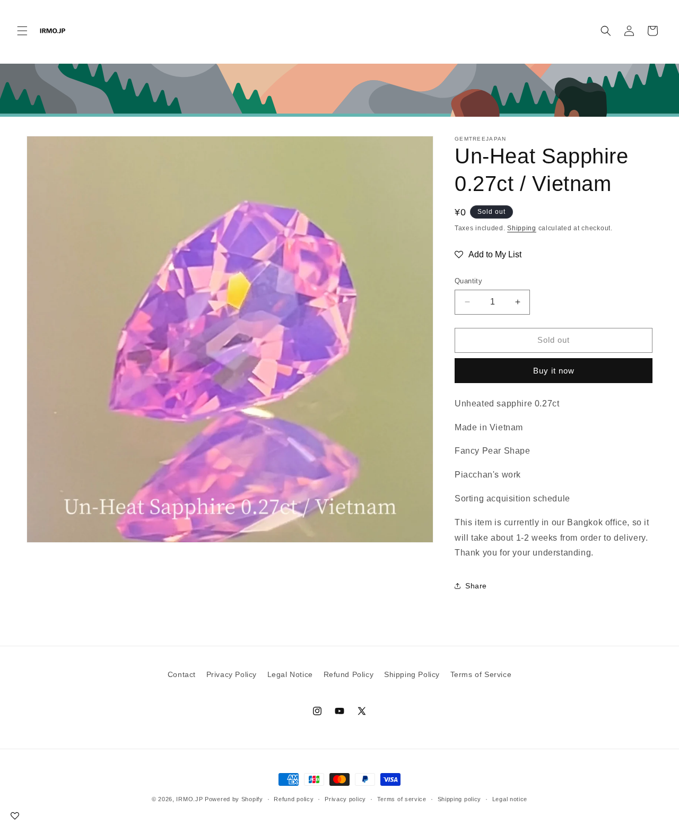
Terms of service (401, 799)
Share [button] (476, 586)
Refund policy (294, 799)
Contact (182, 674)
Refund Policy (349, 674)
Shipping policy (460, 799)
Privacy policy (345, 799)
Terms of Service (481, 674)
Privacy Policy (231, 674)
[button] (22, 30)
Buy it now (553, 370)
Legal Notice (290, 674)
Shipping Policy (412, 674)
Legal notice (509, 799)
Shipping (521, 228)
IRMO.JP (189, 799)
